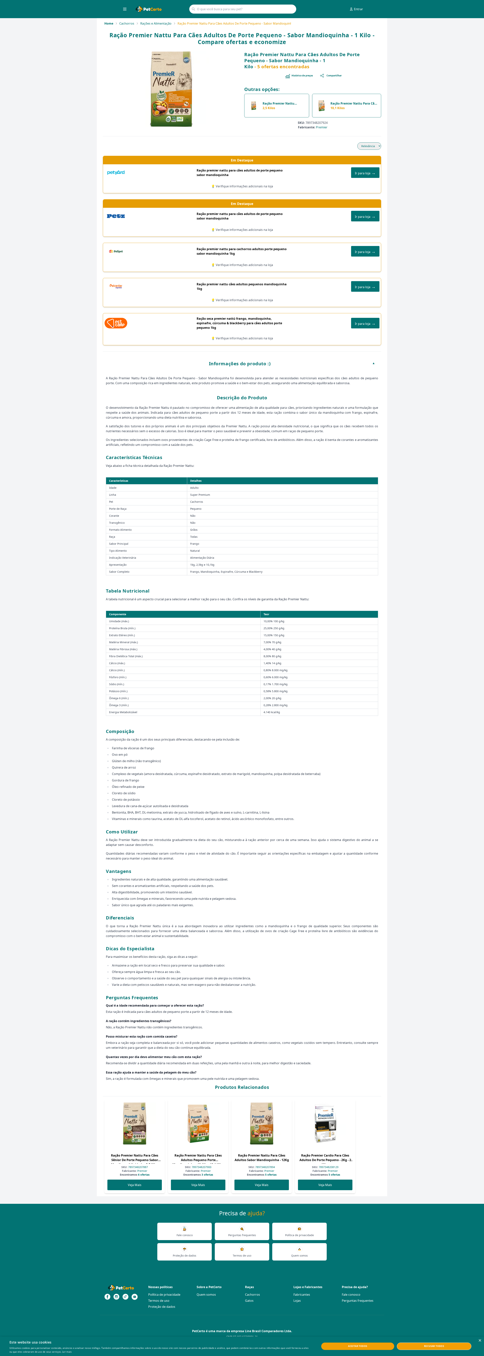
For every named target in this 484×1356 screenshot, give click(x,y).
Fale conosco (351, 1294)
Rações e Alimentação (155, 23)
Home (108, 23)
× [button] (479, 1340)
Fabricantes (301, 1294)
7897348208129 (328, 1167)
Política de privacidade (164, 1294)
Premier (321, 127)
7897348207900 (201, 1167)
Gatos (249, 1301)
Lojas (297, 1301)
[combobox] (242, 9)
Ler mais (67, 1351)
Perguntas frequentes (357, 1301)
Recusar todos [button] (434, 1346)
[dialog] (242, 1346)
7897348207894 (264, 1167)
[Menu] (125, 9)
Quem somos (206, 1294)
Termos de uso (158, 1301)
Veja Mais (134, 1185)
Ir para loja (365, 172)
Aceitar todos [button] (357, 1346)
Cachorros (126, 23)
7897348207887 (137, 1167)
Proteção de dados (161, 1307)
